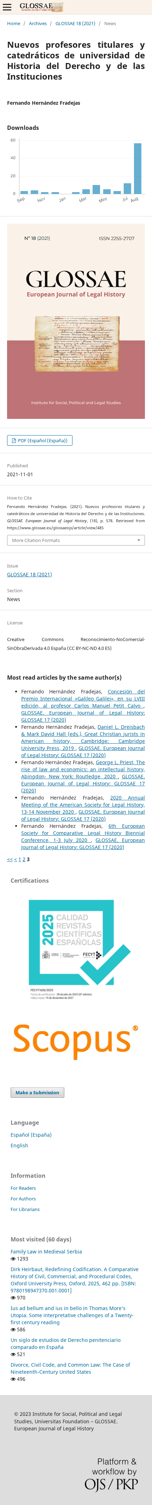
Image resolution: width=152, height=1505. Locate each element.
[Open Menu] (7, 7)
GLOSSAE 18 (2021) (75, 23)
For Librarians (25, 1209)
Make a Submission (37, 1092)
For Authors (23, 1198)
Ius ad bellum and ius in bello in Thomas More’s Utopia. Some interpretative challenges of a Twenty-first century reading (72, 1315)
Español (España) (31, 1134)
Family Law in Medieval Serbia (46, 1251)
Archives (38, 23)
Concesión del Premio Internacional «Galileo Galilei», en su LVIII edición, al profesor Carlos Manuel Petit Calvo (83, 698)
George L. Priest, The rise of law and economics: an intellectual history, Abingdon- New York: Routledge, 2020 (83, 769)
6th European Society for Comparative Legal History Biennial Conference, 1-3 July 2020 (83, 833)
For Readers (23, 1188)
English (19, 1145)
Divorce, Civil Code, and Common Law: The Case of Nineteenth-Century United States (70, 1368)
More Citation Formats (36, 540)
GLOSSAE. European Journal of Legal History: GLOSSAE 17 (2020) (83, 752)
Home (13, 23)
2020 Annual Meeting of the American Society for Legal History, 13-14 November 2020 (83, 804)
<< (10, 859)
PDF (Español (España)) (42, 440)
